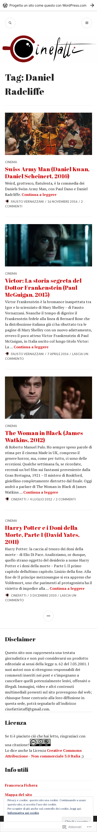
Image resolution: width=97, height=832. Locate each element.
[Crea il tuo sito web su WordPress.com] (48, 5)
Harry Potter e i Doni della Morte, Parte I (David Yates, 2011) (42, 535)
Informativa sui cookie (23, 813)
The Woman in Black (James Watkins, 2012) (44, 436)
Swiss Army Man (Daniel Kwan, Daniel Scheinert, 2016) (47, 172)
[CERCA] (10, 23)
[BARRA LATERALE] (48, 616)
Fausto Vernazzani (27, 201)
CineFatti (18, 499)
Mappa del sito (18, 794)
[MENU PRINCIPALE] (86, 23)
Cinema (11, 162)
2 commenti (66, 499)
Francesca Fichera (21, 785)
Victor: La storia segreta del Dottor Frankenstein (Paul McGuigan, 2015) (43, 287)
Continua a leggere (39, 194)
